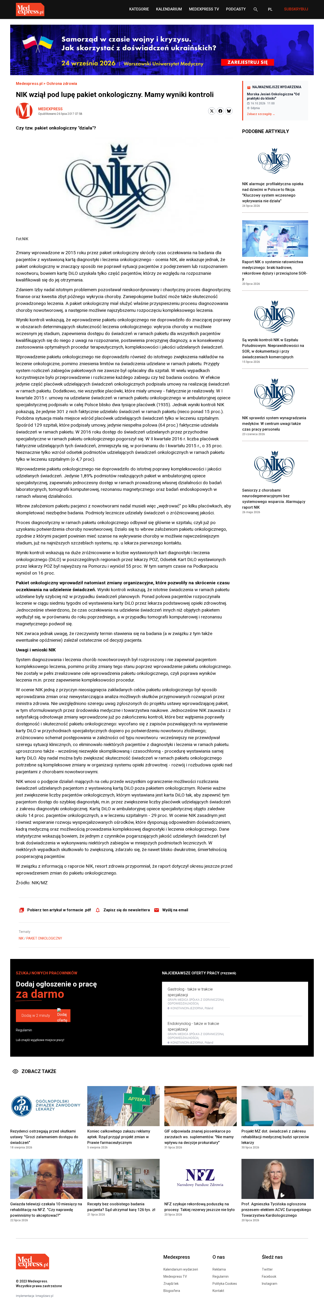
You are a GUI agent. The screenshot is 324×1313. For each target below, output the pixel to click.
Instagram (269, 1283)
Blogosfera (171, 1291)
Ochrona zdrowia (61, 83)
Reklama (219, 1269)
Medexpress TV (175, 1276)
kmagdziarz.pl (44, 1296)
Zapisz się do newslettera (126, 910)
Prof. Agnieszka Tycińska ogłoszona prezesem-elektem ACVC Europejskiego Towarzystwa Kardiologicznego (276, 1210)
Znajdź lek (171, 1283)
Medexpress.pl (29, 83)
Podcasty (236, 9)
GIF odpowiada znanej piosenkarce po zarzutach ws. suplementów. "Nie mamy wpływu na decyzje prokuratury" (199, 1137)
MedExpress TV (204, 9)
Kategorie (139, 9)
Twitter (267, 1269)
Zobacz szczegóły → (261, 114)
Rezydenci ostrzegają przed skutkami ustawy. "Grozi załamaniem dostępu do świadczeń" (44, 1137)
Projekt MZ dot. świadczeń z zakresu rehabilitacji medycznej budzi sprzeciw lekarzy (275, 1137)
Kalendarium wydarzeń (180, 1269)
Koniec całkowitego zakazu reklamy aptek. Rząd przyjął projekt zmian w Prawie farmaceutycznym (118, 1137)
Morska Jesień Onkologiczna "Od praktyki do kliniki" (273, 96)
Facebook (269, 1276)
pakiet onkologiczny (44, 938)
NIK (21, 938)
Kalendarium (169, 9)
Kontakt (218, 1291)
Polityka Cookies (225, 1283)
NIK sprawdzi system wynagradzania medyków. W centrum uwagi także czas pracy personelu (274, 424)
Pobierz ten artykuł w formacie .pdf (59, 910)
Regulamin (24, 1030)
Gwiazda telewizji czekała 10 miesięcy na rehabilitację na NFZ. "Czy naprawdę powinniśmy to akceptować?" (46, 1210)
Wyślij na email (175, 910)
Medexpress (50, 109)
